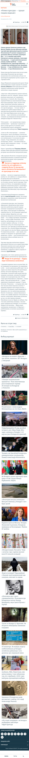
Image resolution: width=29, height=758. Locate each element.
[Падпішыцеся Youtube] (12, 734)
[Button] (16, 22)
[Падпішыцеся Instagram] (21, 734)
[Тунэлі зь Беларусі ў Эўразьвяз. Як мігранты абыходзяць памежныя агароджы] (14, 614)
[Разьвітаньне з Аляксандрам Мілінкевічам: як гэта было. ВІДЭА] (14, 398)
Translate (23, 1)
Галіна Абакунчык (5, 16)
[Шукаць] (23, 756)
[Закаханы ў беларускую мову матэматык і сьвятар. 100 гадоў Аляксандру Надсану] (14, 688)
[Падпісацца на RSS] (2, 737)
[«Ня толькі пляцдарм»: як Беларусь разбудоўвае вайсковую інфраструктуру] (14, 711)
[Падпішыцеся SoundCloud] (18, 734)
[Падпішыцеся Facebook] (5, 734)
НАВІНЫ (6, 756)
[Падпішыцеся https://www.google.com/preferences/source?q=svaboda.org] (2, 734)
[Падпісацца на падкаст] (15, 734)
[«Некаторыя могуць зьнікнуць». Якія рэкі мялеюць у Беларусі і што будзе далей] (14, 490)
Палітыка (4, 8)
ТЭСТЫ (15, 756)
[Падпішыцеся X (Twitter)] (8, 734)
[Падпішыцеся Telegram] (25, 734)
